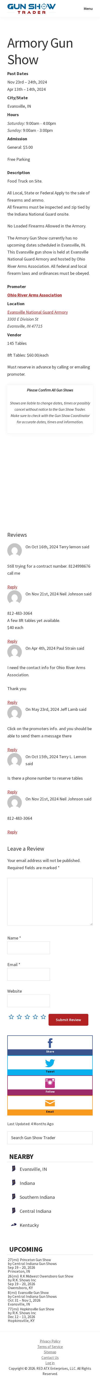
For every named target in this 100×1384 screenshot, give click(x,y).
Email (13, 964)
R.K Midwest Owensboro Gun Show (46, 1276)
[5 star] (45, 1016)
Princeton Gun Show (35, 1259)
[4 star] (37, 1016)
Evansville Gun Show (33, 1292)
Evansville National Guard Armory (37, 312)
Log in (50, 1363)
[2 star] (21, 1016)
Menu (88, 8)
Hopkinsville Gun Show (37, 1309)
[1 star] (12, 1016)
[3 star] (29, 1016)
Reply (12, 587)
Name (14, 938)
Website (14, 991)
